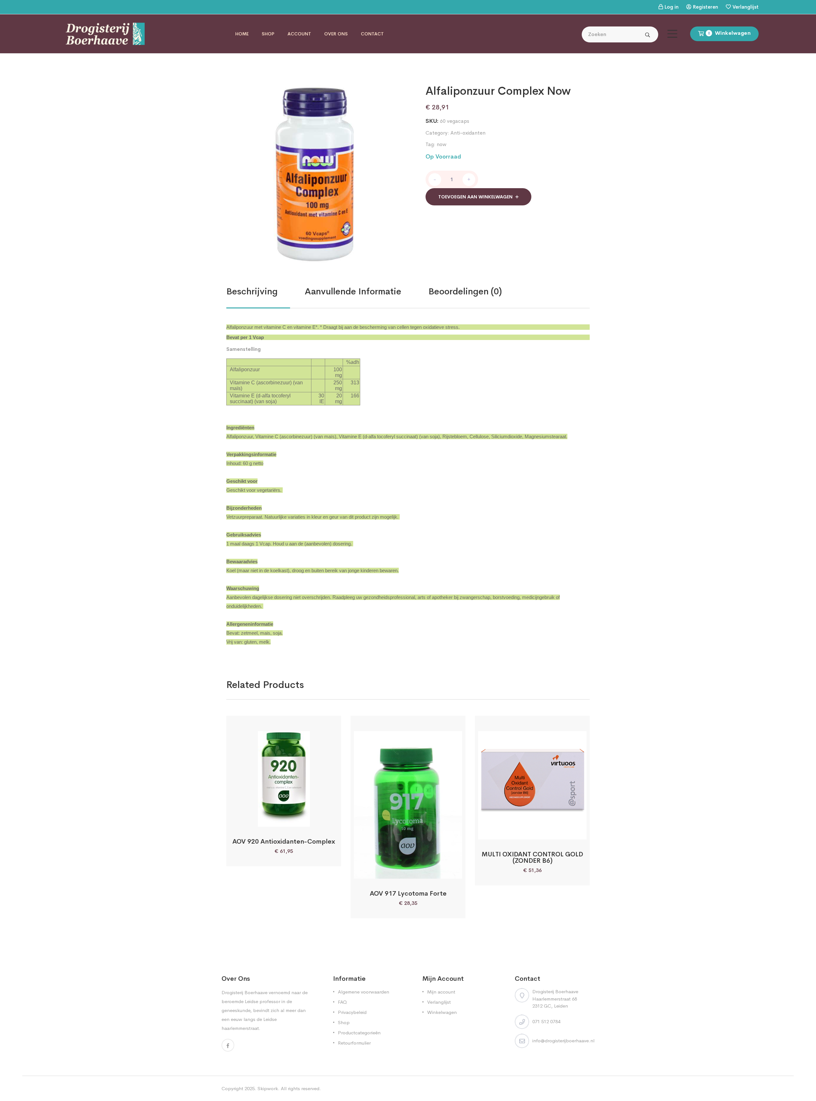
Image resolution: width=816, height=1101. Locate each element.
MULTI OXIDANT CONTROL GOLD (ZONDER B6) (532, 857)
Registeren (705, 7)
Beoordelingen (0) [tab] (465, 291)
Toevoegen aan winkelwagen (475, 197)
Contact (372, 34)
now (441, 144)
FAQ (342, 1002)
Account (299, 34)
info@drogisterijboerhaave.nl (563, 1041)
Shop (268, 34)
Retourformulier (354, 1043)
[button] (267, 819)
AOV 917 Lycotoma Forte (408, 894)
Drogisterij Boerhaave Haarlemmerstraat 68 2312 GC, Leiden (555, 998)
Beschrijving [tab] (252, 291)
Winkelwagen (442, 1012)
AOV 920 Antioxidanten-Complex (283, 842)
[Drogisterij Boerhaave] (105, 33)
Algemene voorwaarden (363, 992)
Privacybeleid (352, 1012)
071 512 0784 (546, 1021)
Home (242, 34)
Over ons (336, 34)
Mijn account (441, 992)
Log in (672, 7)
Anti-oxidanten (467, 132)
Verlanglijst (745, 7)
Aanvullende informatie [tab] (353, 291)
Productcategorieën (359, 1033)
